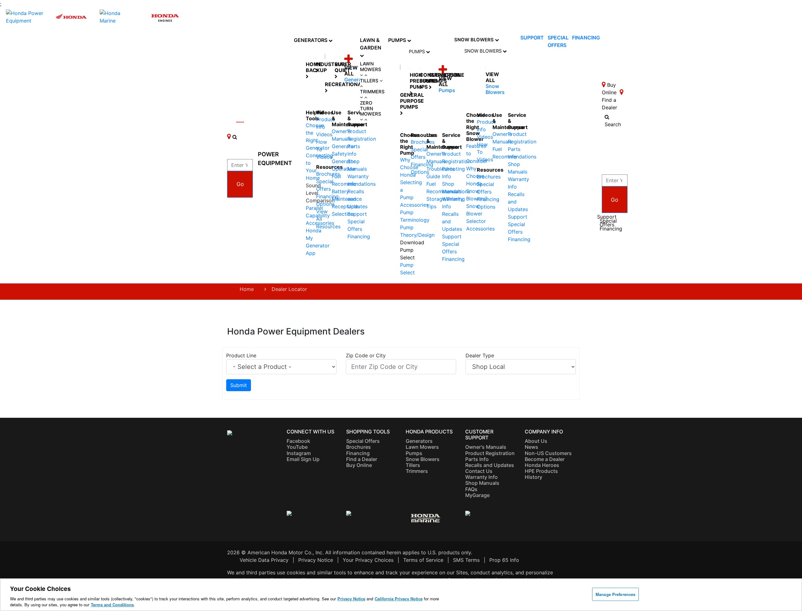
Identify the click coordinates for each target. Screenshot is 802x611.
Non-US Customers (548, 453)
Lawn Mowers (370, 66)
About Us (536, 441)
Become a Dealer (545, 459)
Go (240, 184)
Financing (358, 236)
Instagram (299, 453)
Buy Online (359, 465)
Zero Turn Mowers (370, 109)
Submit (238, 385)
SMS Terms (466, 560)
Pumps (397, 40)
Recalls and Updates (489, 465)
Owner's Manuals (485, 447)
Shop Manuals (482, 483)
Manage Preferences (615, 594)
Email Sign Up (303, 459)
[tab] (372, 69)
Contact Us (478, 471)
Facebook (298, 441)
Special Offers (608, 223)
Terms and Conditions (112, 605)
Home (247, 289)
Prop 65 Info (504, 560)
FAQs (471, 489)
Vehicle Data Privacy (264, 560)
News (531, 447)
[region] (401, 594)
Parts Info (477, 459)
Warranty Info (481, 477)
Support (357, 214)
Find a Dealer (361, 459)
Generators (311, 40)
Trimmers (372, 92)
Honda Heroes (542, 465)
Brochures (358, 447)
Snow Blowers (474, 40)
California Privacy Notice (399, 599)
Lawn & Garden (370, 44)
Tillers (370, 81)
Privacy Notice (315, 560)
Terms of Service (423, 560)
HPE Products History (541, 474)
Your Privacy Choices (368, 560)
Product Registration (490, 453)
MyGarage (477, 495)
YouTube (297, 447)
